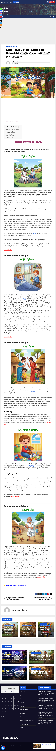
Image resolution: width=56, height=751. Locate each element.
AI (4, 669)
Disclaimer (23, 713)
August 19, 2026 (36, 675)
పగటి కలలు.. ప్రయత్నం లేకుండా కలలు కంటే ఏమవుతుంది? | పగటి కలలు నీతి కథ (41, 657)
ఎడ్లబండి (33, 391)
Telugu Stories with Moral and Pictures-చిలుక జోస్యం (41, 598)
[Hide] (0, 27)
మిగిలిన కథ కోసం (8, 250)
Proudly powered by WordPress (8, 745)
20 (15, 705)
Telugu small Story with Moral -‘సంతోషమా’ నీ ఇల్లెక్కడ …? (15, 598)
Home (33, 744)
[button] (51, 16)
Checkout (22, 702)
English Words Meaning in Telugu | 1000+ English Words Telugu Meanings (45, 722)
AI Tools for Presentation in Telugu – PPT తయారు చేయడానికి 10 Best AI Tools (14, 673)
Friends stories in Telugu (12, 129)
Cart (21, 699)
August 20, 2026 (9, 675)
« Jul (2, 716)
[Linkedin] (1, 19)
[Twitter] (1, 15)
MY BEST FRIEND (11, 135)
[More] (1, 25)
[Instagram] (1, 13)
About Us (22, 691)
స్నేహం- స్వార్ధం (10, 130)
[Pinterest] (1, 17)
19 (11, 705)
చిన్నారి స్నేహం (10, 134)
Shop (21, 727)
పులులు (34, 233)
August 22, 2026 (9, 659)
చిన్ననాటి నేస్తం (10, 137)
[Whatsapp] (1, 9)
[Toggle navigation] (27, 17)
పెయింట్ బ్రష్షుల (23, 299)
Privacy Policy (24, 724)
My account (23, 717)
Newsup (22, 745)
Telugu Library (17, 61)
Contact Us (23, 706)
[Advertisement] (28, 33)
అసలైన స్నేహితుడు (11, 132)
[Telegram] (1, 23)
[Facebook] (1, 11)
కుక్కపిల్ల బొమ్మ (30, 465)
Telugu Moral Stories (11, 46)
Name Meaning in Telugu (27, 720)
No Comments (9, 661)
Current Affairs (24, 709)
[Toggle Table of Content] (19, 127)
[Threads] (1, 21)
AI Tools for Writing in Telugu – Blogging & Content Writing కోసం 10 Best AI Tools (46, 693)
